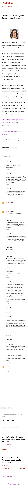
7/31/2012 (8, 303)
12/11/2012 (8, 312)
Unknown (8, 366)
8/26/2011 (8, 252)
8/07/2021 (8, 371)
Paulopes (7, 2)
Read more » (5, 429)
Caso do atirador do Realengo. (11, 140)
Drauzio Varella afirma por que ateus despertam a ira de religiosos (13, 439)
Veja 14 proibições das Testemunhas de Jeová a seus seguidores (13, 460)
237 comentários (14, 448)
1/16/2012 (8, 267)
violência (13, 148)
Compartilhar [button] (5, 151)
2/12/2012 (8, 277)
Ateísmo (10, 6)
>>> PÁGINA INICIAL (7, 477)
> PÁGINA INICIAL (6, 408)
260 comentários (14, 427)
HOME (3, 6)
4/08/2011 (8, 169)
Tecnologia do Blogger (14, 484)
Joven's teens (8, 202)
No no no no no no (9, 420)
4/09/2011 (8, 184)
